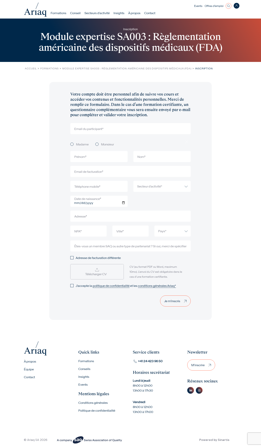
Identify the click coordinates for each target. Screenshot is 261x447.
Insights (118, 13)
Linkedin (190, 390)
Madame (82, 144)
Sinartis (223, 440)
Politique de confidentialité (96, 410)
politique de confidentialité (111, 286)
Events (198, 6)
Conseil (75, 13)
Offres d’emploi (214, 6)
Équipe (29, 369)
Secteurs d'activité (97, 13)
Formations (58, 13)
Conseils (84, 369)
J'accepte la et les (126, 286)
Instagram (199, 390)
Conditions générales (93, 403)
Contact (149, 13)
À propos (30, 361)
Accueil (31, 68)
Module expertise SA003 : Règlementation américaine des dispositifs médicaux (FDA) (126, 68)
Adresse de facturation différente (98, 258)
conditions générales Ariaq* (157, 286)
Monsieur (107, 144)
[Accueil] (35, 9)
